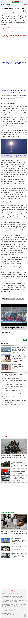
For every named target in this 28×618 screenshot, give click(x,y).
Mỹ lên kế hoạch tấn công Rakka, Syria (10, 31)
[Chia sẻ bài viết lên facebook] (23, 11)
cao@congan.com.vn (9, 610)
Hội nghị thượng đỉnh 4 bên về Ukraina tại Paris (14, 396)
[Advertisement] (14, 421)
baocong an (12, 299)
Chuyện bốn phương (8, 512)
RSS (26, 4)
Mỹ (12, 298)
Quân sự (4, 436)
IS (14, 298)
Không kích (4, 299)
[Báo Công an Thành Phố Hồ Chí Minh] (15, 1)
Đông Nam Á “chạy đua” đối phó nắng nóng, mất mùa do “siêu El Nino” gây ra (18, 555)
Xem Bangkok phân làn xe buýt (10, 378)
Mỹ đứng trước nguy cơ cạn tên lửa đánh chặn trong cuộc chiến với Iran (18, 478)
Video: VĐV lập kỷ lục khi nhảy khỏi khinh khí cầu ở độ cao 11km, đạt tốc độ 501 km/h (18, 541)
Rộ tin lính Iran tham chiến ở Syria (9, 33)
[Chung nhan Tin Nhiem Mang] (8, 615)
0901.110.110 (14, 614)
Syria (8, 298)
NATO (17, 298)
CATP (8, 299)
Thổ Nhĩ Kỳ (21, 298)
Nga (11, 298)
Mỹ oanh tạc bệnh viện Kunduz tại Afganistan (13, 393)
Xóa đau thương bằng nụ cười (9, 390)
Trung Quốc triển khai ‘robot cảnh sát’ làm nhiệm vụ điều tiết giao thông (18, 548)
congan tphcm (19, 299)
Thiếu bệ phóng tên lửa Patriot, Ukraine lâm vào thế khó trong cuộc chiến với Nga (19, 464)
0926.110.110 (8, 614)
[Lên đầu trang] (25, 615)
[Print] (26, 11)
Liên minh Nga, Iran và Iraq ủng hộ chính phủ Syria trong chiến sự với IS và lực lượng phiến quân (13, 28)
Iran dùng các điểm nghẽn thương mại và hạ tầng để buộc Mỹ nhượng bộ (18, 471)
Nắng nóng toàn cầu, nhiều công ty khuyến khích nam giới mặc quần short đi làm (14, 533)
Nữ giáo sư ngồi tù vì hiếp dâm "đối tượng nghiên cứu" (18, 366)
